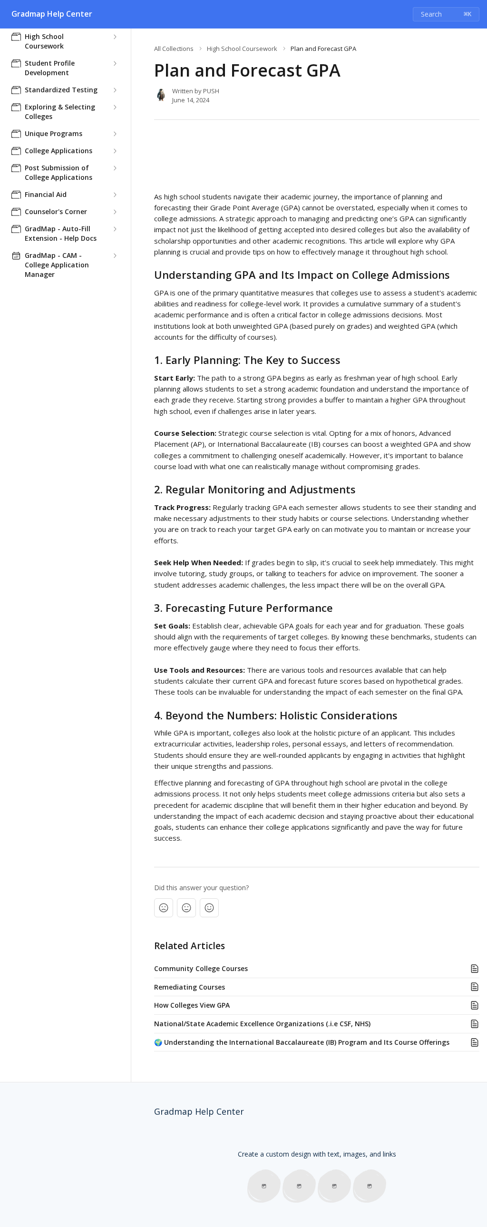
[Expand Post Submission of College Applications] (114, 168)
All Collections (174, 48)
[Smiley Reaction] (209, 907)
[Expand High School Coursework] (114, 36)
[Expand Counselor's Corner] (114, 211)
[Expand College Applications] (114, 150)
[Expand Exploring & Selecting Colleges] (114, 107)
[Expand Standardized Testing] (114, 90)
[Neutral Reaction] (186, 907)
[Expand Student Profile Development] (114, 63)
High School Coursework (242, 48)
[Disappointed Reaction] (163, 907)
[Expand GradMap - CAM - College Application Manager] (114, 255)
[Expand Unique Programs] (114, 133)
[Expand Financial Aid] (114, 194)
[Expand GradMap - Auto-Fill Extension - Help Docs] (114, 229)
